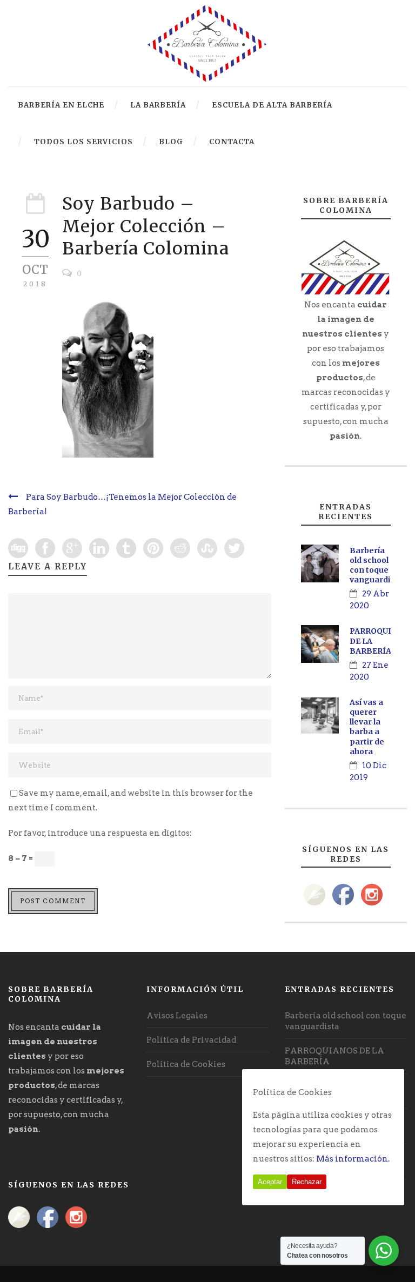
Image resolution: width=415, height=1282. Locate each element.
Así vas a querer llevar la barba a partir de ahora (367, 726)
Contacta (232, 141)
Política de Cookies (185, 1064)
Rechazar (307, 1182)
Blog (171, 141)
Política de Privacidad (191, 1040)
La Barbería (158, 105)
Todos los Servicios (83, 141)
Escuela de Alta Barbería (272, 105)
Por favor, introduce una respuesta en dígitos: (100, 833)
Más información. (353, 1159)
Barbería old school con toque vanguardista (376, 565)
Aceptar (270, 1182)
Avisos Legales (177, 1016)
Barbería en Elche (61, 105)
